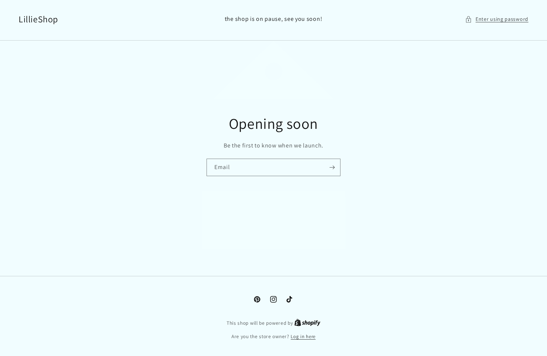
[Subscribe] (332, 167)
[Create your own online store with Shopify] (307, 323)
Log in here (303, 336)
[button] (496, 19)
